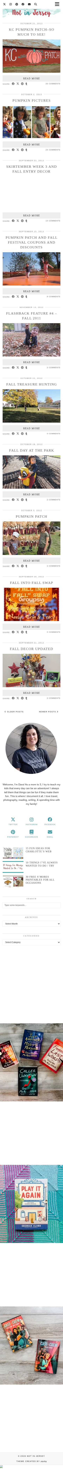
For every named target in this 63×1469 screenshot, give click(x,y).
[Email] (29, 4)
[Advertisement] (31, 983)
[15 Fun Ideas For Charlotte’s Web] (13, 853)
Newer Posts (48, 712)
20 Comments (53, 84)
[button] (31, 1062)
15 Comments (53, 221)
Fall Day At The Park (31, 450)
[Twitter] (4, 4)
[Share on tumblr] (26, 84)
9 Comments (53, 297)
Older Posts (15, 712)
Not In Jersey (36, 1456)
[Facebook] (23, 4)
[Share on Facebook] (13, 84)
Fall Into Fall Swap (31, 583)
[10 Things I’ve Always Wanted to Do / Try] (13, 867)
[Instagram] (10, 4)
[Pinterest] (16, 4)
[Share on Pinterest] (22, 84)
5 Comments (53, 434)
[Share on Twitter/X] (18, 84)
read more (31, 78)
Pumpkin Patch (31, 516)
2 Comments (53, 367)
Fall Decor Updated (31, 649)
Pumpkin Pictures (31, 100)
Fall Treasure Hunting (31, 384)
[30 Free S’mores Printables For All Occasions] (13, 881)
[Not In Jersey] (31, 11)
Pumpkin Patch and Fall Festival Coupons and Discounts (32, 242)
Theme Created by (31, 1461)
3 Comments (53, 566)
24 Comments (53, 150)
